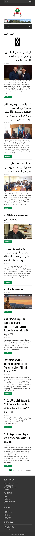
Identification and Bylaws (11, 483)
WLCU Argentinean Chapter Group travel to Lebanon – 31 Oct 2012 (17, 438)
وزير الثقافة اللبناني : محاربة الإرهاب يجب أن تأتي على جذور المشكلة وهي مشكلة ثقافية (16, 254)
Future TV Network (9, 501)
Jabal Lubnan (8, 504)
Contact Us (7, 489)
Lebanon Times (8, 526)
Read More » (7, 97)
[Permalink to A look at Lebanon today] (18, 309)
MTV (5, 498)
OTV (5, 502)
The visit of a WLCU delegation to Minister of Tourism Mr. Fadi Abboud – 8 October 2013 (17, 365)
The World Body (8, 486)
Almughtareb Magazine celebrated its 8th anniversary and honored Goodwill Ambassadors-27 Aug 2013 (16, 326)
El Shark (6, 514)
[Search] (30, 1)
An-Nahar (7, 511)
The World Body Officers (11, 488)
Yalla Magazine (8, 529)
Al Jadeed (7, 499)
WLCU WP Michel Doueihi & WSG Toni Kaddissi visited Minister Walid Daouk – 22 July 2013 (17, 406)
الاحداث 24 (7, 515)
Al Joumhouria (8, 513)
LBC (5, 497)
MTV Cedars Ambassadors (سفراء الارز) (16, 217)
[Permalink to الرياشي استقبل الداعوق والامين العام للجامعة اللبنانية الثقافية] (18, 79)
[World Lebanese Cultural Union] (17, 16)
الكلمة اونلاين (7, 517)
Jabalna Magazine (9, 527)
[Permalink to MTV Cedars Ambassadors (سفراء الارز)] (18, 238)
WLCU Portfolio (8, 485)
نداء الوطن (7, 518)
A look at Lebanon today (15, 289)
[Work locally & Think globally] (18, 22)
